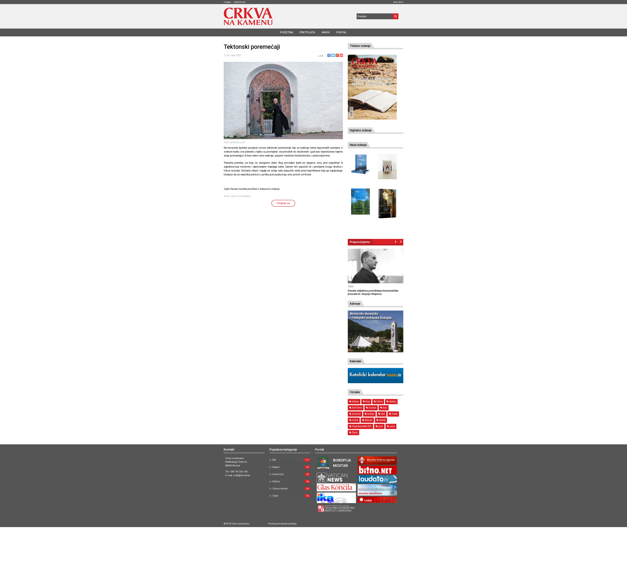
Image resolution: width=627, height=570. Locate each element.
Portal (341, 32)
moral (355, 420)
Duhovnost (278, 474)
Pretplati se (283, 203)
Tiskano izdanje (360, 45)
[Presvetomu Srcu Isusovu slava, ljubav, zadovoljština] (387, 166)
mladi (394, 414)
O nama (227, 2)
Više (375, 269)
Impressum (239, 2)
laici (383, 414)
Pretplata (307, 32)
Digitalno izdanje (360, 130)
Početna (286, 32)
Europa (372, 407)
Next (400, 241)
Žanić (355, 432)
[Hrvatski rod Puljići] (360, 201)
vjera (392, 426)
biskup (355, 401)
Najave (276, 467)
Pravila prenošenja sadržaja (282, 523)
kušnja (370, 414)
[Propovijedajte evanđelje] (360, 164)
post (380, 426)
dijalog (392, 401)
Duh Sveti (357, 407)
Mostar (368, 420)
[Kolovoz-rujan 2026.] (372, 87)
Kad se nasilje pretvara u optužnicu (369, 290)
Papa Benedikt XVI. (361, 426)
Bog (368, 401)
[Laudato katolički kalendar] (375, 382)
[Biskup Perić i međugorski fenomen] (387, 203)
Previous (395, 241)
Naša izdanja (358, 145)
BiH (274, 460)
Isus (385, 407)
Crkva (379, 401)
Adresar (355, 303)
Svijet (275, 495)
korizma (356, 414)
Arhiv (326, 32)
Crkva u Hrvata (280, 488)
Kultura (276, 481)
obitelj (382, 420)
